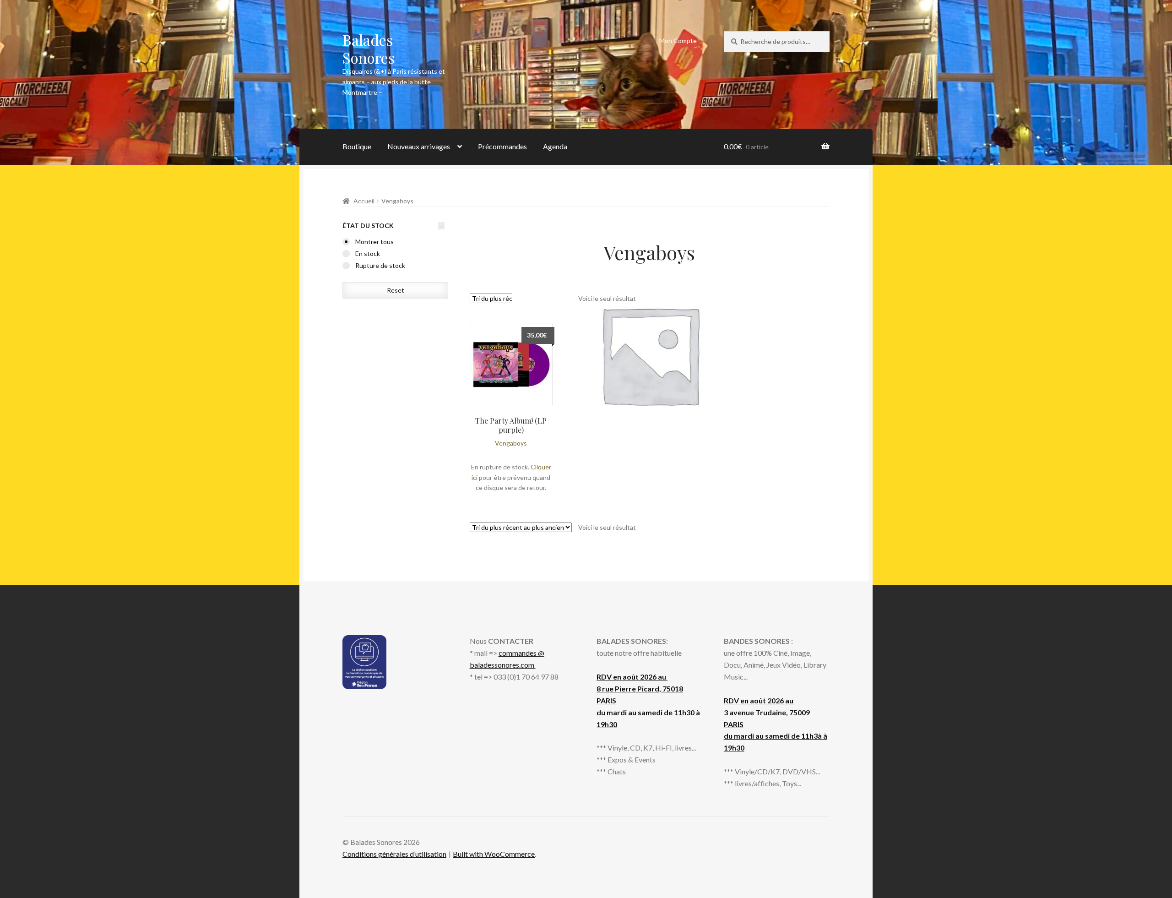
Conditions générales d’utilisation (394, 853)
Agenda (555, 146)
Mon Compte (678, 40)
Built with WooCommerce (494, 853)
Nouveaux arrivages (418, 146)
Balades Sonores (368, 48)
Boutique (356, 146)
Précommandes (502, 146)
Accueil (363, 201)
